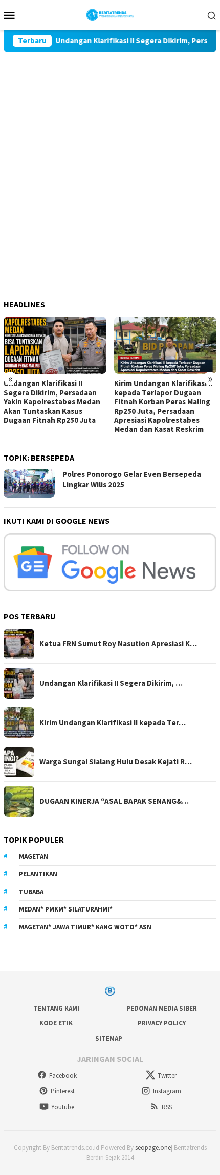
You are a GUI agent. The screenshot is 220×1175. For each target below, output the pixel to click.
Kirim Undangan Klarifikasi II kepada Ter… (112, 722)
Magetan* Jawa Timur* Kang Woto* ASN (85, 927)
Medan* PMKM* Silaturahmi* (66, 909)
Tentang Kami (56, 1008)
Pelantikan (38, 874)
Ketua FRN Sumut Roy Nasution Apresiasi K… (118, 644)
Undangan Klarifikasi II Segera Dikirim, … (111, 683)
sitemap (108, 1038)
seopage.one (153, 1147)
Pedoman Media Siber (161, 1008)
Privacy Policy (162, 1023)
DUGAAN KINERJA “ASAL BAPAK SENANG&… (114, 801)
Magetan (33, 856)
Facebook (63, 1075)
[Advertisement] (110, 167)
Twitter (167, 1075)
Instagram (167, 1091)
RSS (167, 1106)
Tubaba (31, 892)
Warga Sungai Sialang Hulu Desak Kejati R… (115, 761)
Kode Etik (56, 1023)
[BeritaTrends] (110, 13)
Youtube (62, 1106)
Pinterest (63, 1091)
